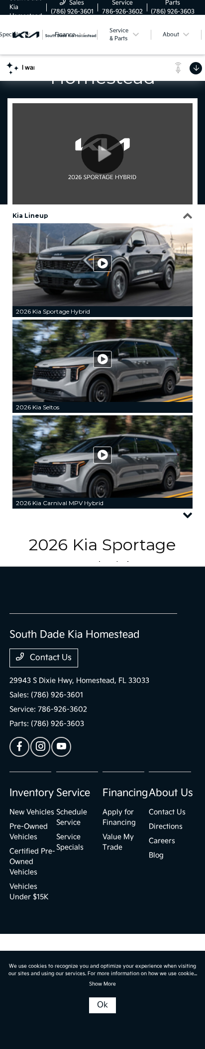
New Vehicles (31, 812)
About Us (171, 793)
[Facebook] (19, 747)
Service (73, 793)
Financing (125, 793)
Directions (166, 826)
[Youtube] (61, 747)
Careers (162, 841)
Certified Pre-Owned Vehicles (32, 861)
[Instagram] (40, 747)
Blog (156, 855)
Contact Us (50, 657)
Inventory (31, 793)
